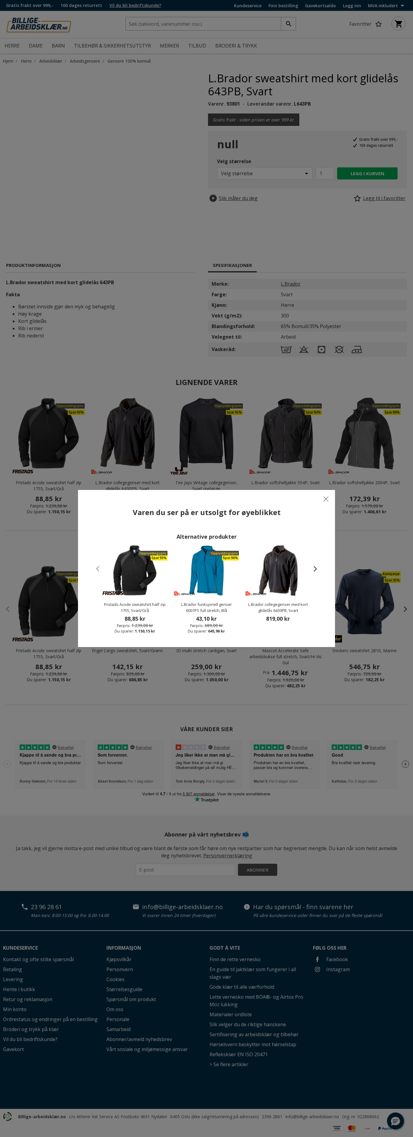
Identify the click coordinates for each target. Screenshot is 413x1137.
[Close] (326, 499)
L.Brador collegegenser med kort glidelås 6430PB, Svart (278, 607)
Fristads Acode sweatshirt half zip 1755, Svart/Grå (135, 607)
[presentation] (312, 569)
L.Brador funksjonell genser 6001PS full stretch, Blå (206, 607)
